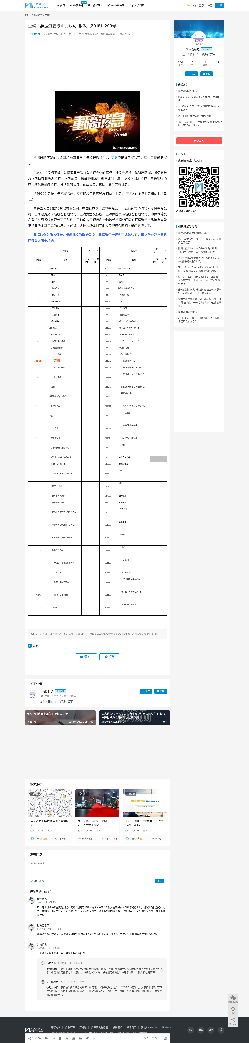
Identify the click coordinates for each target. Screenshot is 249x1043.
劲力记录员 (43, 925)
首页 (62, 5)
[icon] (190, 1030)
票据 (114, 158)
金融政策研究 (92, 33)
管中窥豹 (83, 793)
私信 (162, 691)
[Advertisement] (97, 64)
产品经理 (95, 5)
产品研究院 (54, 1027)
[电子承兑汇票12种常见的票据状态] (50, 803)
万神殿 (83, 1027)
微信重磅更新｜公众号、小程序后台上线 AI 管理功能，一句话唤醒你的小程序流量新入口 (199, 303)
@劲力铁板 (52, 987)
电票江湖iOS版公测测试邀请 (193, 233)
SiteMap (166, 1027)
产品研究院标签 (99, 1027)
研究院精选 (34, 33)
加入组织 (197, 160)
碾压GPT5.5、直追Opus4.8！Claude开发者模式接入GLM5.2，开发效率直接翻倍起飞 (199, 280)
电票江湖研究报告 (187, 90)
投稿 (220, 5)
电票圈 (80, 33)
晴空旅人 (42, 898)
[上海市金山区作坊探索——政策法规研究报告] (145, 803)
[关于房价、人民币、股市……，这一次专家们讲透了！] (97, 803)
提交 (159, 881)
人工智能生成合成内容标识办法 (194, 115)
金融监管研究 (108, 33)
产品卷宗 (131, 793)
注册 (210, 5)
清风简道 (42, 944)
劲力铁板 (51, 963)
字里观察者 (52, 981)
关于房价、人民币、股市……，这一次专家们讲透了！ (96, 822)
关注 (148, 691)
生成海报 (36, 1038)
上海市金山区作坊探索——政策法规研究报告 (144, 822)
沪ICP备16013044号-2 (111, 1032)
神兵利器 (139, 5)
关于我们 (131, 1027)
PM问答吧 (77, 5)
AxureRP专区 (117, 5)
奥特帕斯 (143, 1032)
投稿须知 (117, 1027)
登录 (201, 5)
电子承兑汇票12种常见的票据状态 (49, 822)
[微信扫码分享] (47, 1038)
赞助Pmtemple (149, 1027)
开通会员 (199, 140)
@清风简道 (52, 968)
